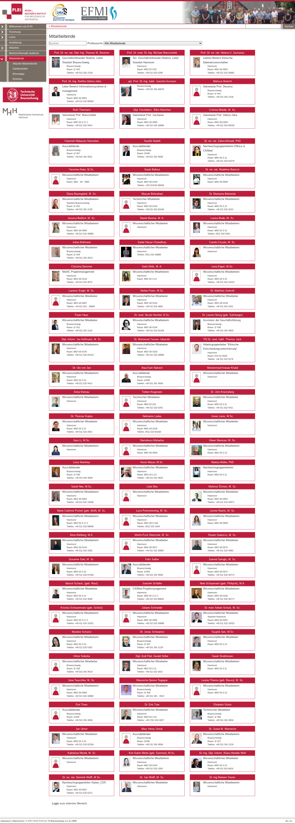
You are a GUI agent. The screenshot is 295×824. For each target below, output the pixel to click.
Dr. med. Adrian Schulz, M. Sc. (222, 607)
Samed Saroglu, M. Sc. (222, 559)
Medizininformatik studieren (24, 53)
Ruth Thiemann (82, 109)
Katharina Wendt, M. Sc (82, 752)
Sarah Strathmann (222, 656)
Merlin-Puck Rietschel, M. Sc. (152, 534)
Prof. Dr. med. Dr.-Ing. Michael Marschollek (152, 52)
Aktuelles (14, 48)
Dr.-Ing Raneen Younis (222, 777)
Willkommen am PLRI (21, 26)
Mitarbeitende (16, 58)
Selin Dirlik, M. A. (152, 266)
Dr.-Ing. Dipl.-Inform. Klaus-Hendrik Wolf (222, 752)
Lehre (12, 37)
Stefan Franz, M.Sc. (152, 290)
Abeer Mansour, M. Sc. (222, 440)
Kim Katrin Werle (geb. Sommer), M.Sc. (152, 752)
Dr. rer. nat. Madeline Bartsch (222, 169)
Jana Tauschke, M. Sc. (81, 680)
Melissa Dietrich (222, 81)
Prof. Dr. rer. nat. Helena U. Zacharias (222, 52)
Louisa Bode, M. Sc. (222, 218)
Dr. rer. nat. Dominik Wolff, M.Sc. (81, 777)
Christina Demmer (81, 266)
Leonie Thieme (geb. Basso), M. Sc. (222, 680)
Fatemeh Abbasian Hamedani (82, 140)
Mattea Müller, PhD (222, 462)
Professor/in (95, 43)
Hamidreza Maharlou (152, 440)
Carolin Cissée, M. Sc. (222, 242)
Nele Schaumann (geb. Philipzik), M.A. (222, 583)
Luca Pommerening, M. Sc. (152, 510)
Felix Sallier (152, 559)
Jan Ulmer (81, 728)
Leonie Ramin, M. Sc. (222, 510)
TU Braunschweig (56, 821)
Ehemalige (18, 74)
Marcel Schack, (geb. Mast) (81, 583)
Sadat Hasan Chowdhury (152, 242)
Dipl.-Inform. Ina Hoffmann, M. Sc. (82, 339)
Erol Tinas (81, 704)
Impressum (6, 821)
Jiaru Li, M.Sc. (81, 440)
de (287, 821)
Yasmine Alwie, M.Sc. (81, 169)
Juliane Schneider (152, 607)
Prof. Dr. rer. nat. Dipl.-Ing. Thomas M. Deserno (81, 52)
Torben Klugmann (152, 391)
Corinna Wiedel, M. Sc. (222, 109)
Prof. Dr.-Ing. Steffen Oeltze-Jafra (81, 81)
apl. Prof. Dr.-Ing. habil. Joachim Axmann (152, 81)
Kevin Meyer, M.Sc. (152, 462)
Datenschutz (18, 821)
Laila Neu (152, 486)
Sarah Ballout (152, 169)
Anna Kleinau (81, 391)
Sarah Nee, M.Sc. (81, 486)
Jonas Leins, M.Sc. (222, 416)
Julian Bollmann (81, 242)
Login (55, 803)
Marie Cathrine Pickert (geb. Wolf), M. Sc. (81, 510)
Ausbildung (15, 42)
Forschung (15, 32)
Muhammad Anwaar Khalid (222, 367)
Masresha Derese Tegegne (152, 680)
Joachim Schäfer (152, 583)
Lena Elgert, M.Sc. (222, 266)
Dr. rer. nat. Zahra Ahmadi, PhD (222, 140)
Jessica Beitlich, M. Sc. (82, 218)
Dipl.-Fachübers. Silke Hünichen (152, 109)
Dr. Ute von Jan (82, 367)
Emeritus (17, 79)
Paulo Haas (81, 314)
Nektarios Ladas (152, 416)
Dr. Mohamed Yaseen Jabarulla (152, 339)
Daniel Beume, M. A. (152, 218)
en (291, 821)
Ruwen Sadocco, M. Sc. (222, 534)
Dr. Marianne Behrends (222, 193)
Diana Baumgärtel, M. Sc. (82, 193)
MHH (74, 821)
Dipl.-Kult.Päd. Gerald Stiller (152, 656)
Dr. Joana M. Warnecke (222, 728)
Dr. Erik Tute (152, 704)
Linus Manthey (81, 462)
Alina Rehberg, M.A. (81, 534)
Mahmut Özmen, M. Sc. (223, 486)
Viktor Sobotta (81, 656)
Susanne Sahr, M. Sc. (82, 559)
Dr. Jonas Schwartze (152, 631)
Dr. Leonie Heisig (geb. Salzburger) (222, 314)
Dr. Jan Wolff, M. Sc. (152, 777)
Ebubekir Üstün (222, 704)
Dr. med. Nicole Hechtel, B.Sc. (152, 314)
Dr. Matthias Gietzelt (222, 290)
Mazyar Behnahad (152, 193)
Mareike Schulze (81, 631)
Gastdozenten (20, 69)
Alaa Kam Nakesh (152, 367)
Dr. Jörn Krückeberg (222, 391)
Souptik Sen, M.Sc (223, 631)
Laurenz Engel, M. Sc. (82, 290)
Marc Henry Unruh (152, 728)
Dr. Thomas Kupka (82, 416)
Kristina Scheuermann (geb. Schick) (82, 607)
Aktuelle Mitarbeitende (25, 63)
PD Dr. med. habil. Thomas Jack (222, 339)
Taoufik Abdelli (152, 140)
